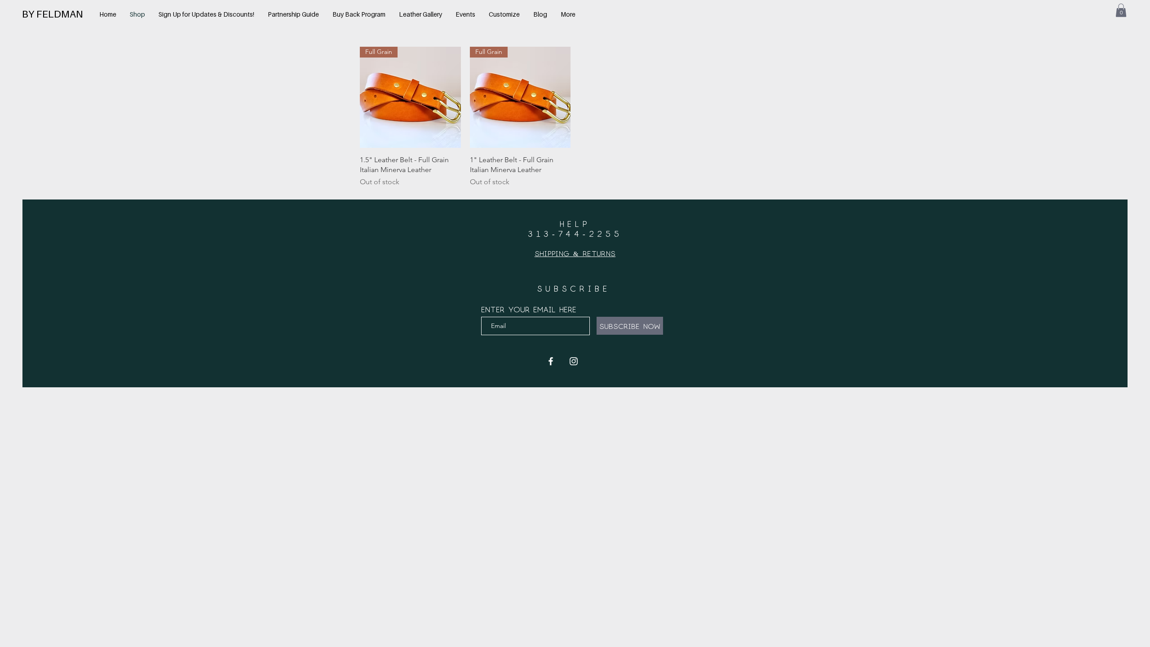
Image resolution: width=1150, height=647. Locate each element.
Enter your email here (528, 309)
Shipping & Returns (575, 253)
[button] (1121, 10)
